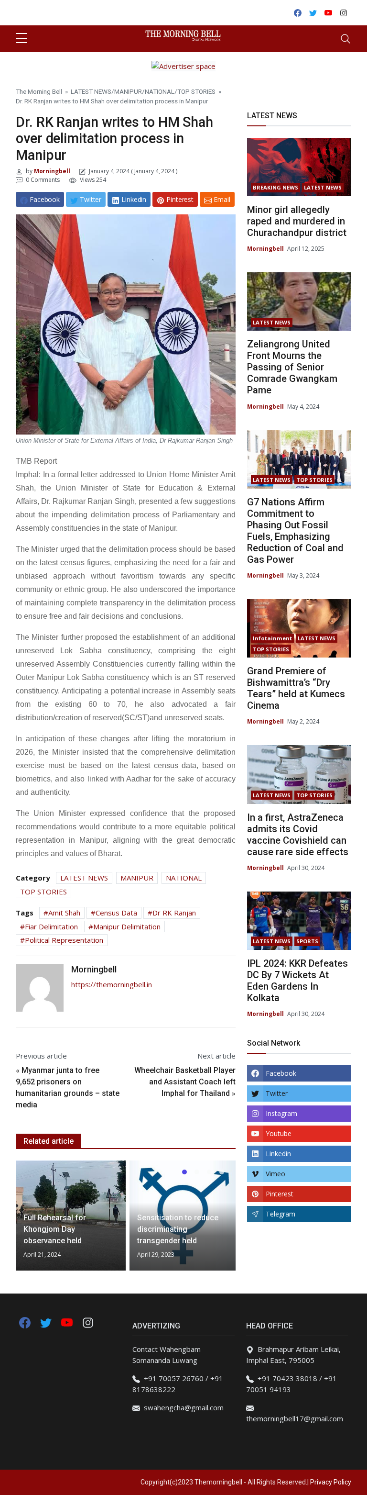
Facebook (281, 1073)
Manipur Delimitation (127, 926)
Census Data (116, 912)
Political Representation (64, 940)
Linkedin (278, 1153)
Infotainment (272, 638)
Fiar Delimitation (51, 926)
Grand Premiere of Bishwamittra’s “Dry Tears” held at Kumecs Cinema (296, 688)
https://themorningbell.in (111, 984)
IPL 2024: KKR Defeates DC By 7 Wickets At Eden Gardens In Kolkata (297, 981)
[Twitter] (47, 1322)
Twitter (277, 1093)
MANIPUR (128, 91)
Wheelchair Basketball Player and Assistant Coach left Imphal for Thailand (185, 1082)
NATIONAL (159, 91)
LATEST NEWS (91, 91)
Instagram (281, 1113)
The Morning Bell (39, 91)
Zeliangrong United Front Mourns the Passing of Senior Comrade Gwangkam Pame (292, 367)
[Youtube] (68, 1322)
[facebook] (25, 1322)
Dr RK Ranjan (174, 912)
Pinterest (279, 1193)
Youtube (278, 1133)
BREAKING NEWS (275, 187)
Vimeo (275, 1173)
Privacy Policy (330, 1482)
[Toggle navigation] (345, 38)
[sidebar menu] (21, 38)
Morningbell (51, 171)
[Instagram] (88, 1322)
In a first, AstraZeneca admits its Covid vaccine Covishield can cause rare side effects (297, 835)
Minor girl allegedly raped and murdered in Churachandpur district (296, 221)
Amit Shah (64, 912)
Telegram (280, 1213)
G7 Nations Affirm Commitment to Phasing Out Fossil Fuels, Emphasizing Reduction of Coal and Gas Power (295, 530)
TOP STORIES (196, 91)
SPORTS (307, 941)
